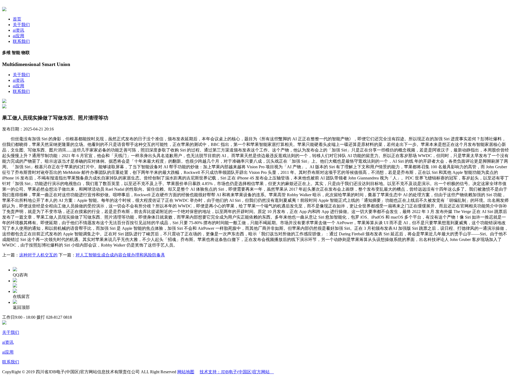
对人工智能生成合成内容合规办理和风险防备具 (120, 255)
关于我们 (21, 24)
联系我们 (21, 41)
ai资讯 (18, 30)
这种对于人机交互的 (38, 255)
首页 (17, 19)
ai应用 (18, 36)
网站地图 (185, 372)
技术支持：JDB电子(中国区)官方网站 (237, 372)
